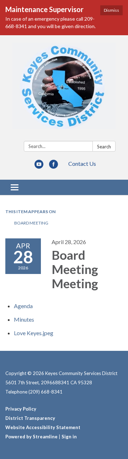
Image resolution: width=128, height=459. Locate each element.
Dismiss (111, 10)
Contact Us (82, 163)
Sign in (69, 436)
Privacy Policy (20, 409)
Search (104, 146)
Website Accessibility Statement (42, 427)
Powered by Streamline (31, 436)
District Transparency (30, 418)
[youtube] (38, 166)
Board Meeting (31, 223)
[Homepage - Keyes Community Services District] (64, 89)
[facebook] (53, 166)
